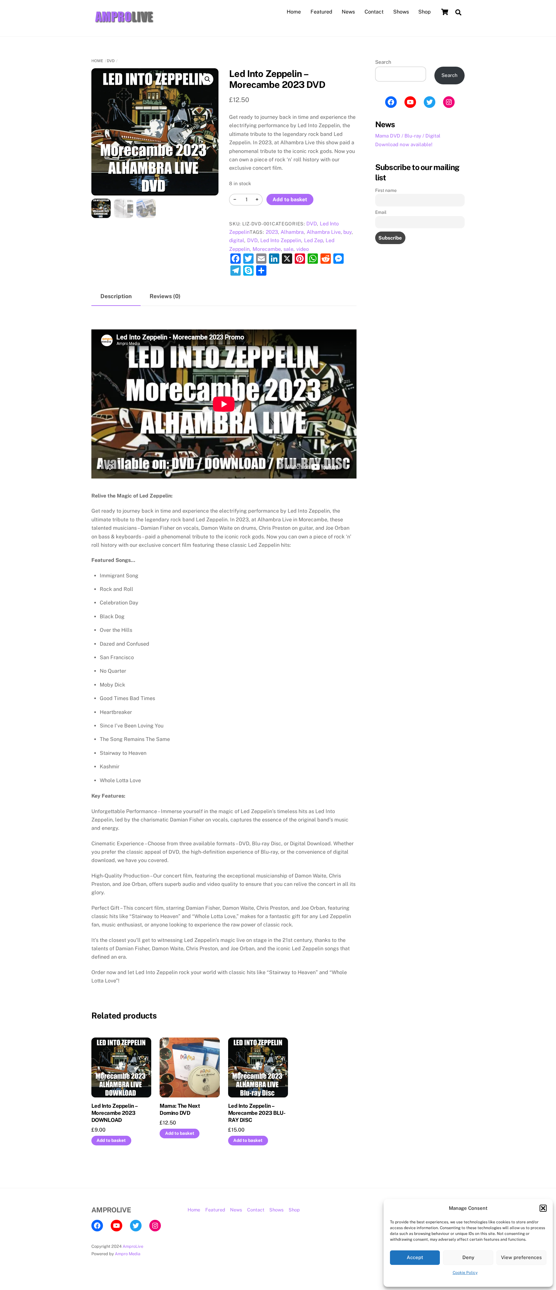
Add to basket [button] (111, 1140)
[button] (543, 1208)
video (302, 249)
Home (294, 12)
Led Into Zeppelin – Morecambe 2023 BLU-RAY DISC (256, 1113)
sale (288, 249)
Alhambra (292, 232)
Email (380, 212)
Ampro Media (127, 1253)
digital (236, 240)
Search (383, 62)
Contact (374, 12)
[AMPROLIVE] (123, 24)
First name (386, 190)
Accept (415, 1257)
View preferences (521, 1257)
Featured (321, 12)
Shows (401, 12)
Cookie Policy (465, 1272)
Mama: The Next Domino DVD (180, 1109)
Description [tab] (116, 296)
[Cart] (444, 11)
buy (347, 232)
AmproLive (133, 1246)
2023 (272, 232)
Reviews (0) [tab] (165, 296)
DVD (111, 61)
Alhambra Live (324, 232)
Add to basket (290, 199)
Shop (424, 12)
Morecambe (267, 249)
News (348, 12)
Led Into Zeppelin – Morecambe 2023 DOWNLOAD (114, 1113)
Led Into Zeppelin (280, 240)
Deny (468, 1257)
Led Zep (313, 240)
